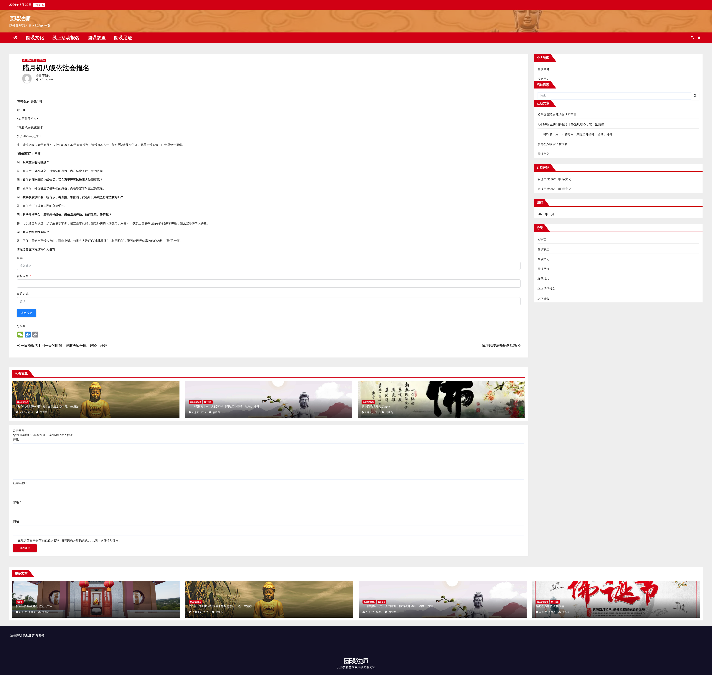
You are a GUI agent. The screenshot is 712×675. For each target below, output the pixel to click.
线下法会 (41, 60)
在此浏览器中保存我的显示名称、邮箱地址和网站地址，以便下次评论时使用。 (69, 540)
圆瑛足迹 (123, 37)
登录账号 (544, 69)
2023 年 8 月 (546, 214)
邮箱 (17, 502)
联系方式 (23, 293)
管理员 (46, 75)
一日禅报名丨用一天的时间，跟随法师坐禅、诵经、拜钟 (64, 346)
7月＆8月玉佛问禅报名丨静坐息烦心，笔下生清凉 (47, 406)
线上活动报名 (66, 37)
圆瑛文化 (35, 37)
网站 (16, 521)
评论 (17, 439)
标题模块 (544, 278)
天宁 (186, 223)
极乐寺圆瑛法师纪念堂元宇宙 (557, 114)
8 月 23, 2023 (200, 612)
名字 (20, 258)
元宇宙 (542, 239)
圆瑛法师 (19, 18)
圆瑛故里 (97, 37)
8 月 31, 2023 (27, 612)
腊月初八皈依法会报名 (553, 144)
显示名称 (20, 483)
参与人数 (23, 276)
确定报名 (26, 312)
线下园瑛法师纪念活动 (499, 346)
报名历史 (544, 79)
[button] (692, 37)
